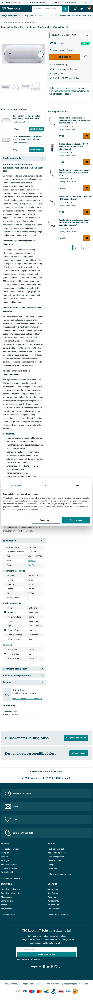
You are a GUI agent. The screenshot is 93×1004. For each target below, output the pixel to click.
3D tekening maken (55, 856)
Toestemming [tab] (16, 485)
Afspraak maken (79, 15)
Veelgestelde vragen (22, 793)
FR (86, 2)
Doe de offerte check (56, 852)
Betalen (4, 856)
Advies (38, 15)
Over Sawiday (53, 893)
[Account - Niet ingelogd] (75, 8)
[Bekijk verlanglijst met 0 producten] (81, 8)
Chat (15, 819)
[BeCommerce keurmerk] (68, 991)
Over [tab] (77, 485)
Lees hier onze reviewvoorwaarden (27, 698)
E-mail (15, 806)
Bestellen (5, 852)
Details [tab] (47, 485)
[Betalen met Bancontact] (46, 991)
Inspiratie (29, 15)
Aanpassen (44, 520)
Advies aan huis (54, 860)
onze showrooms (61, 91)
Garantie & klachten (9, 868)
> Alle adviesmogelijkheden (59, 874)
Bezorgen (5, 860)
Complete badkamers (10, 889)
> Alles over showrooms (57, 914)
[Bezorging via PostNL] (75, 991)
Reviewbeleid (7, 872)
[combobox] (47, 9)
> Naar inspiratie (8, 914)
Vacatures (51, 897)
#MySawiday (6, 908)
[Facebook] (44, 966)
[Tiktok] (59, 966)
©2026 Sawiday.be (12, 983)
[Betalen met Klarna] (61, 991)
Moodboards (6, 897)
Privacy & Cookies (53, 983)
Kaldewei (32, 560)
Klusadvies (52, 868)
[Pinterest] (51, 966)
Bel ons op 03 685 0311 (23, 832)
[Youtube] (47, 966)
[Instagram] (55, 966)
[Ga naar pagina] (89, 247)
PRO (90, 15)
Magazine (5, 904)
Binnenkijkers (7, 900)
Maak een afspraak (55, 849)
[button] (86, 57)
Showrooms (65, 15)
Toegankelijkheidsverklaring (76, 983)
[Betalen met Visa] (24, 991)
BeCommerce (53, 904)
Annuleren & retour (9, 864)
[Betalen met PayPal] (53, 991)
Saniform (32, 565)
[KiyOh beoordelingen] (17, 991)
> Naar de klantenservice (12, 878)
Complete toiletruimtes (11, 893)
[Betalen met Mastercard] (39, 991)
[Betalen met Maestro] (32, 991)
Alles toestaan (76, 520)
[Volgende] (41, 54)
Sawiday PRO (53, 900)
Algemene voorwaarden (33, 983)
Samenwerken (53, 908)
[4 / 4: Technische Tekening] (35, 86)
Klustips (50, 864)
